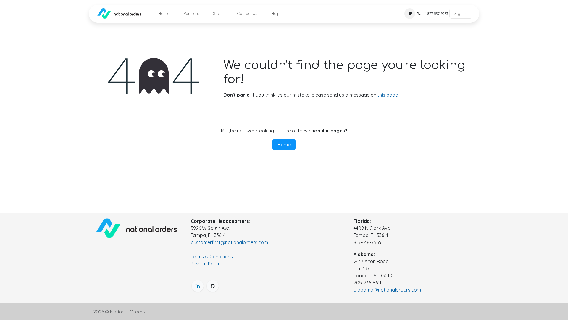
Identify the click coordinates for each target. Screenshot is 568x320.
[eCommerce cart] (409, 13)
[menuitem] (164, 13)
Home (284, 145)
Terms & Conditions (212, 257)
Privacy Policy (206, 264)
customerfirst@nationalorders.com (229, 242)
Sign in (460, 13)
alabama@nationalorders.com (387, 290)
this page (387, 95)
